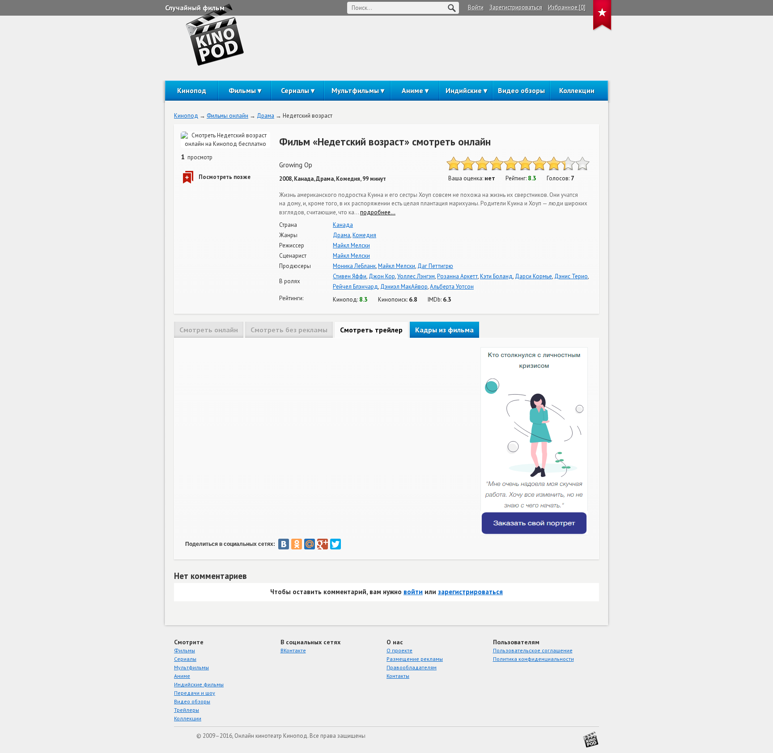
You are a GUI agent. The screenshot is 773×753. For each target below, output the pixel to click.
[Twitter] (335, 544)
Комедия (364, 235)
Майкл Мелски (351, 245)
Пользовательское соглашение (533, 650)
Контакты (397, 675)
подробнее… (377, 212)
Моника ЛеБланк (354, 266)
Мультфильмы (355, 90)
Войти (476, 7)
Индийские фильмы (199, 684)
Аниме (412, 90)
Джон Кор (382, 276)
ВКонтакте (293, 650)
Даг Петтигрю (435, 266)
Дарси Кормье (533, 276)
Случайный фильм (195, 7)
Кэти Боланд (496, 276)
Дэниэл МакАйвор (404, 286)
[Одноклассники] (296, 544)
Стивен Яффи (349, 276)
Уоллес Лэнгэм (416, 276)
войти (413, 591)
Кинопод (191, 90)
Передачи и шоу (194, 692)
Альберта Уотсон (452, 286)
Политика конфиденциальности (533, 658)
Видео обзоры (521, 90)
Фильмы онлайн (227, 115)
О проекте (399, 650)
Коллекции (577, 90)
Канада (343, 225)
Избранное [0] (567, 7)
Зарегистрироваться (515, 7)
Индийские (464, 90)
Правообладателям (411, 667)
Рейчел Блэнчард (355, 286)
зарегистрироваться (470, 591)
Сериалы (295, 90)
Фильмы (242, 90)
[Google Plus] (322, 544)
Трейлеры (186, 709)
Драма (265, 115)
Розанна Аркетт (457, 276)
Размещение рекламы (414, 658)
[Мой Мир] (309, 544)
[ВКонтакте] (283, 544)
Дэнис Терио (571, 276)
